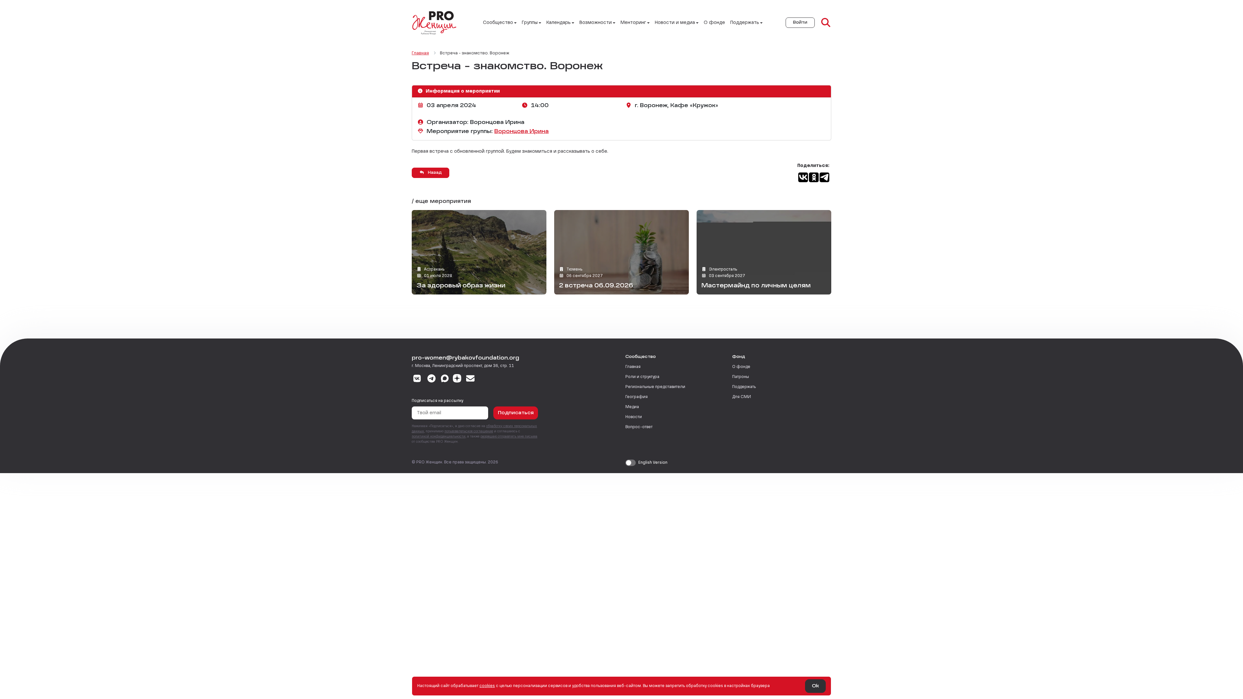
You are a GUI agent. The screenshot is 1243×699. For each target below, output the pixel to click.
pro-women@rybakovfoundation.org (465, 358)
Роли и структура (642, 377)
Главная (633, 367)
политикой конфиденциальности (438, 436)
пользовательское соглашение (468, 431)
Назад (434, 173)
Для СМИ (741, 397)
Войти (800, 23)
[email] (470, 379)
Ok (815, 686)
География (636, 397)
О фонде (714, 22)
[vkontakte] (417, 379)
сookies (487, 686)
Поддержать (744, 387)
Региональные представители (655, 387)
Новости (633, 417)
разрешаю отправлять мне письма (508, 436)
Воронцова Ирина (521, 131)
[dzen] (457, 379)
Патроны (740, 377)
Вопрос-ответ (639, 427)
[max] (445, 379)
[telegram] (431, 379)
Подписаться (516, 413)
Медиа (632, 407)
